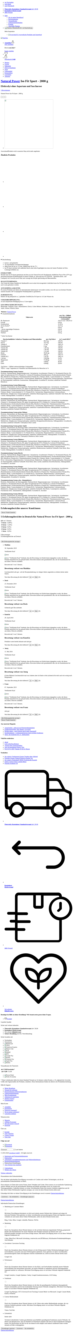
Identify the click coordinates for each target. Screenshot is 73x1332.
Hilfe (6, 16)
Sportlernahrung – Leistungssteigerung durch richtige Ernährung (24, 733)
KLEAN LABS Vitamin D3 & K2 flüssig (17, 749)
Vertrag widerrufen (6, 1173)
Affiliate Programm (10, 1122)
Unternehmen (9, 1168)
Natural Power (10, 81)
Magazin (7, 1120)
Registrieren (8, 1108)
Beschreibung (6, 259)
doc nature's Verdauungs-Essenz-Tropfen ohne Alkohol (21, 756)
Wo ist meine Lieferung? (12, 1112)
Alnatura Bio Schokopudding (13, 745)
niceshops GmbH (14, 1153)
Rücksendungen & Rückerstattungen (16, 1092)
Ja (30, 577)
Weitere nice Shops (10, 1170)
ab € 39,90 (21, 9)
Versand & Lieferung (11, 1090)
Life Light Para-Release (12, 744)
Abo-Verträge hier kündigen (13, 1165)
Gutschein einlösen (10, 1114)
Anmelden (8, 1107)
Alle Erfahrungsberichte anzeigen (11, 541)
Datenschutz (8, 1158)
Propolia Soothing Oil (11, 763)
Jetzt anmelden (9, 44)
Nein (36, 577)
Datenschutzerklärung (57, 1193)
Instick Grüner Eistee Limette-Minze (15, 762)
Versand (9, 12)
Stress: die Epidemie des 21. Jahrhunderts (17, 734)
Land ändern (19, 1149)
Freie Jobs (8, 1137)
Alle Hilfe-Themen (14, 26)
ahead (6, 742)
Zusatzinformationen (8, 314)
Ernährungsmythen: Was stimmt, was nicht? (18, 729)
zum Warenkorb (9, 6)
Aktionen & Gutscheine (12, 1097)
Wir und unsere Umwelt (12, 1123)
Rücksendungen (13, 19)
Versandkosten (12, 21)
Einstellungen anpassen (27, 1196)
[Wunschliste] (6, 54)
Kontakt (10, 24)
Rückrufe (7, 1125)
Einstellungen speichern (8, 1328)
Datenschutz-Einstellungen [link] (13, 1163)
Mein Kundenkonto (10, 1095)
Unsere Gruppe (9, 1135)
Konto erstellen (9, 51)
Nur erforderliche (14, 1196)
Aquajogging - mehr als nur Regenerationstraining (20, 728)
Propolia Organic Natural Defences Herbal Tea (19, 758)
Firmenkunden (9, 1100)
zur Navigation (9, 2)
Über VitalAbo (9, 1133)
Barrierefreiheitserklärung (12, 1161)
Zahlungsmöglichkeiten (15, 22)
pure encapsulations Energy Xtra (14, 747)
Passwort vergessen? (11, 1110)
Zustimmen (5, 1196)
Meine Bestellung (10, 1088)
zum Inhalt (8, 4)
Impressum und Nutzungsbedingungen (16, 1156)
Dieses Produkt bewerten (8, 512)
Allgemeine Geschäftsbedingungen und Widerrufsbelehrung (22, 1159)
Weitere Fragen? (9, 1098)
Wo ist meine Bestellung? (16, 17)
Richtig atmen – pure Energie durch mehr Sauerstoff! (20, 731)
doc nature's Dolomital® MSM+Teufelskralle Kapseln (21, 760)
